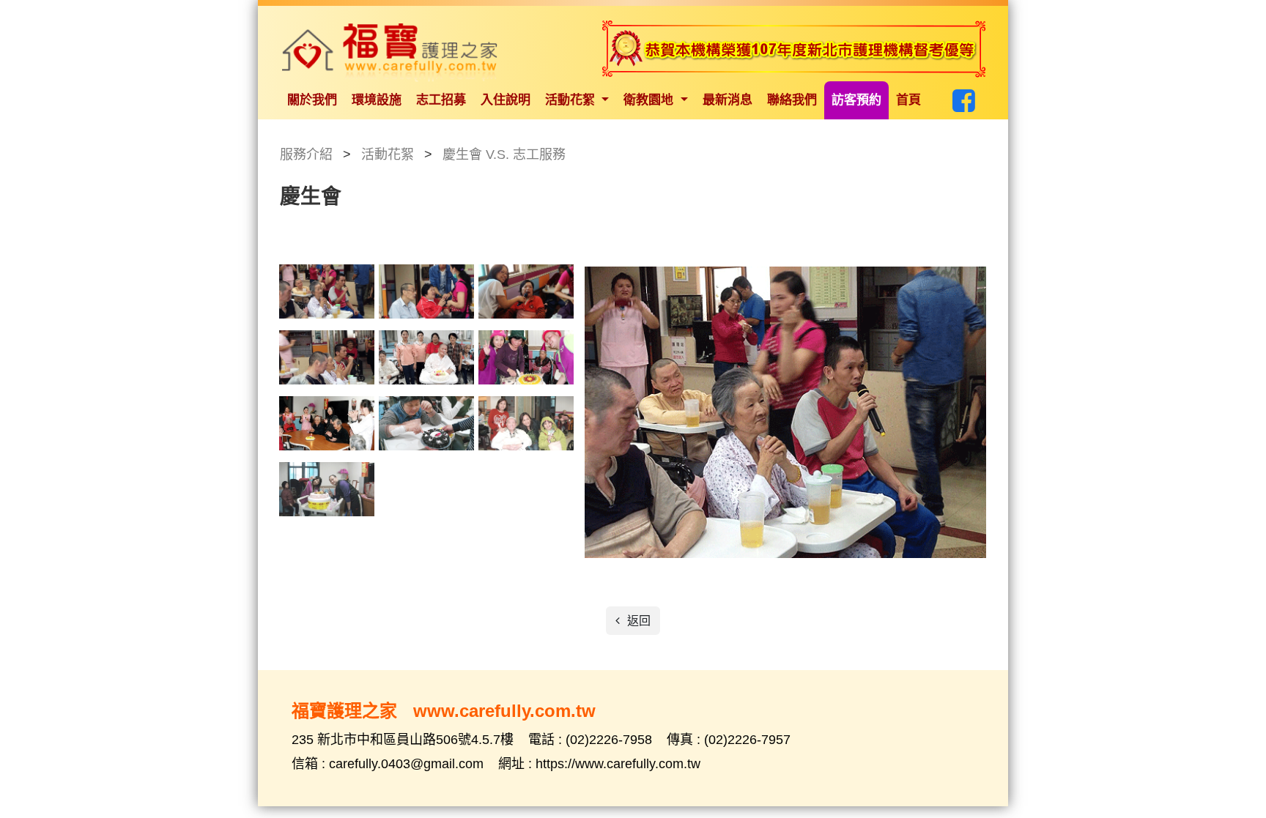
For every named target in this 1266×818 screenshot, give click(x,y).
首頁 (908, 100)
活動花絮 (572, 100)
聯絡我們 (792, 100)
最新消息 (727, 100)
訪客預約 (856, 100)
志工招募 (441, 100)
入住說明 (505, 100)
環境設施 (376, 100)
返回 (637, 620)
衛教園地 (650, 100)
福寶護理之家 (389, 52)
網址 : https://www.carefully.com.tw (599, 763)
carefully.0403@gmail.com (408, 763)
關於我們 (312, 100)
